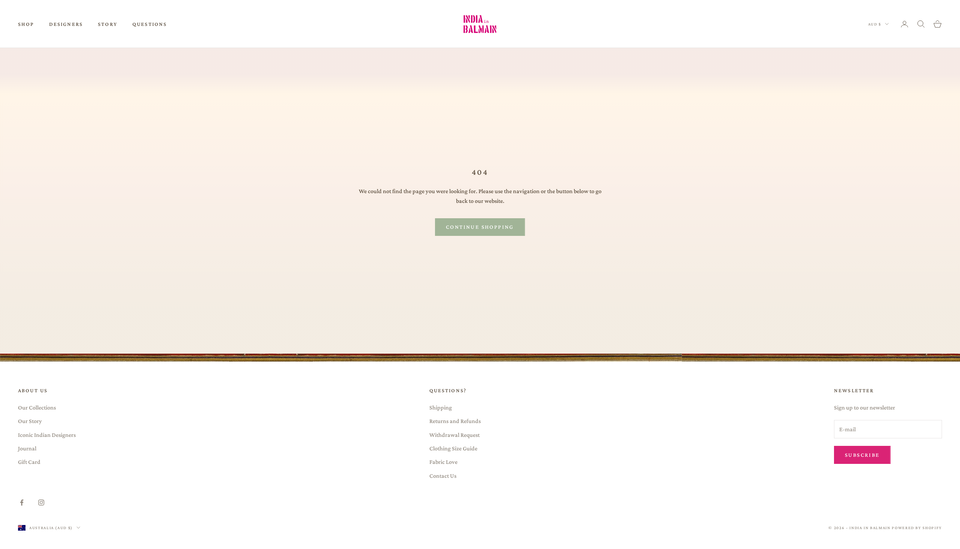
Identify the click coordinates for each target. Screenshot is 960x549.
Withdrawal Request (454, 435)
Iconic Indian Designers (47, 435)
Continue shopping (480, 227)
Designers (66, 24)
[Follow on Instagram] (41, 502)
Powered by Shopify (917, 527)
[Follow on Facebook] (22, 502)
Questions (149, 24)
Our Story (30, 421)
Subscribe (862, 455)
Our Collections (37, 407)
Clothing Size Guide (453, 448)
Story (107, 24)
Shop (26, 24)
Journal (27, 448)
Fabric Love (443, 462)
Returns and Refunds (455, 421)
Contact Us (442, 475)
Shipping (440, 407)
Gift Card (29, 462)
